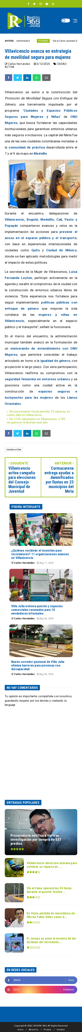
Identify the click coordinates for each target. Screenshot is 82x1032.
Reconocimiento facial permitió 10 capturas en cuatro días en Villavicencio (38, 413)
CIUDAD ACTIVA (13, 450)
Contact (60, 1030)
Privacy (47, 1030)
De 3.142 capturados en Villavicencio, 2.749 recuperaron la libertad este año (36, 420)
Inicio (20, 1030)
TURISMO (30, 41)
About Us (33, 1030)
